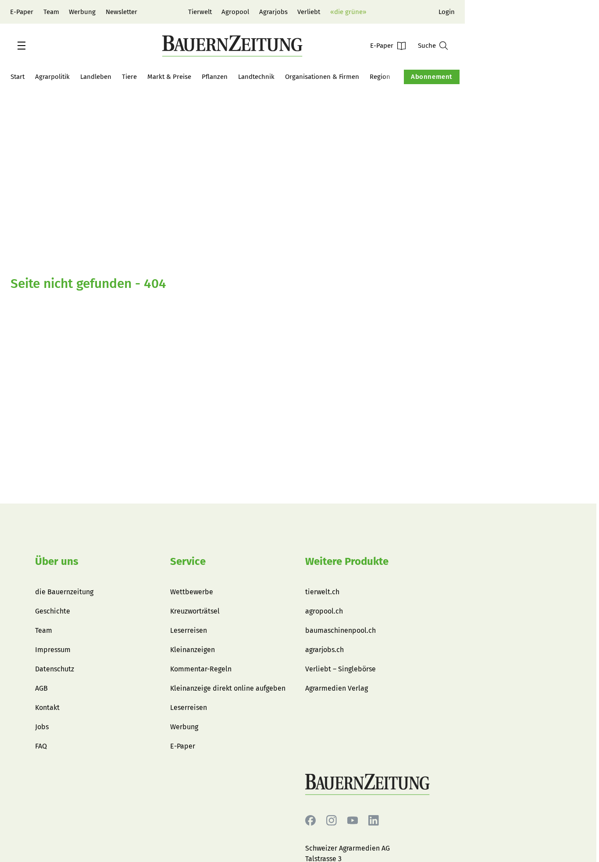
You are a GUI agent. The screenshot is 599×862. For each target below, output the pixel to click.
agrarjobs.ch (324, 650)
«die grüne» (348, 12)
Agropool (235, 12)
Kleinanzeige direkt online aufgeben (227, 688)
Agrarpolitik (52, 77)
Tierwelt (200, 12)
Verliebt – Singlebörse (340, 669)
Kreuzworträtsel (195, 611)
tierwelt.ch (322, 592)
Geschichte (52, 611)
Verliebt (308, 12)
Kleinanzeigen (192, 650)
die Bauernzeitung (64, 592)
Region (380, 77)
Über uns (56, 561)
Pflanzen (215, 77)
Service (188, 561)
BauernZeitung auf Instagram (331, 821)
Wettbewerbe (191, 592)
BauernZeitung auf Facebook (310, 821)
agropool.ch (324, 611)
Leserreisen (188, 630)
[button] (21, 46)
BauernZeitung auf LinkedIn (373, 821)
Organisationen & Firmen (322, 77)
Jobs (42, 727)
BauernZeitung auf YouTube (352, 821)
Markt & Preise (169, 77)
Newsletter (121, 12)
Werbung (82, 12)
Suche (427, 46)
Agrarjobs (273, 12)
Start (18, 77)
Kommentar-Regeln (201, 669)
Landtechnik (256, 77)
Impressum (53, 650)
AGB (41, 688)
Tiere (129, 77)
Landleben (95, 77)
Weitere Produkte (347, 561)
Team (51, 12)
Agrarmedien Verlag (336, 688)
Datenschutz (54, 669)
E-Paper (21, 12)
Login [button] (447, 12)
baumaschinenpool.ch (340, 630)
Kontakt (47, 707)
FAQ (41, 746)
